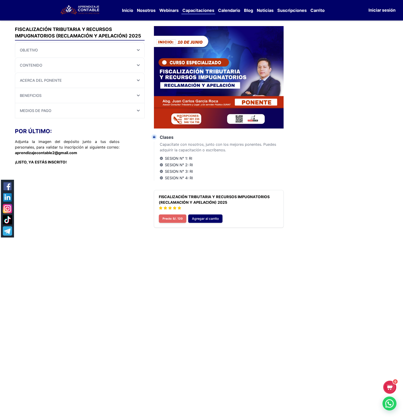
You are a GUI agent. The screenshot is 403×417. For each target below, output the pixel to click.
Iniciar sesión (382, 10)
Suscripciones (292, 10)
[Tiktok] (7, 220)
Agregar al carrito (205, 218)
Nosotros (146, 10)
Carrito (317, 10)
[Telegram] (7, 231)
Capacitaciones (198, 10)
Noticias (265, 10)
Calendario (229, 10)
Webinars (169, 10)
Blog (248, 10)
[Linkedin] (7, 197)
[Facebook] (7, 186)
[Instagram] (7, 208)
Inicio (127, 10)
